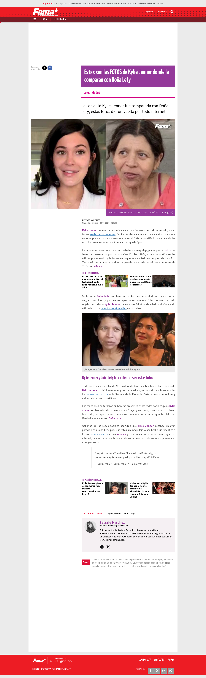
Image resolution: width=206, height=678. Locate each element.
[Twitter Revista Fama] (157, 671)
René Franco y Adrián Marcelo (108, 3)
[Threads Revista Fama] (171, 671)
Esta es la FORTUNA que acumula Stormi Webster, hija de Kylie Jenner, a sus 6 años (92, 282)
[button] (44, 68)
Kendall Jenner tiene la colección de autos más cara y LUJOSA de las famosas (141, 280)
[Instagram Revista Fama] (164, 671)
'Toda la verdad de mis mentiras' (150, 3)
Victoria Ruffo (128, 3)
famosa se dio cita (97, 394)
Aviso (171, 660)
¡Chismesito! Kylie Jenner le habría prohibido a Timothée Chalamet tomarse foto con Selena (140, 490)
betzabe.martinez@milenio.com (114, 525)
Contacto (159, 660)
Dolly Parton (63, 3)
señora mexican (99, 434)
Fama (44, 19)
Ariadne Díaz (76, 3)
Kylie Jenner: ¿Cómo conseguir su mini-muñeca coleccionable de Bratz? (92, 489)
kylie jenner (114, 513)
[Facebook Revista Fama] (151, 671)
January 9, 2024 (139, 464)
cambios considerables (114, 308)
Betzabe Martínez (91, 220)
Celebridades (60, 19)
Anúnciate (145, 660)
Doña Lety (129, 513)
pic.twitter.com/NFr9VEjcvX (144, 457)
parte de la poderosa (103, 234)
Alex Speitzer (88, 3)
